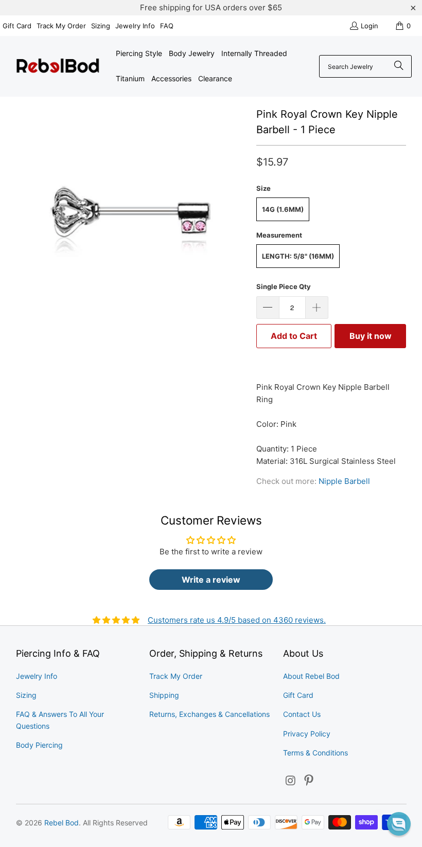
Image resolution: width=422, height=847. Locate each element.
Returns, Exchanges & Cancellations (209, 714)
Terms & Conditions (315, 752)
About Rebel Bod (311, 676)
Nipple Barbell (344, 481)
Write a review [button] (211, 579)
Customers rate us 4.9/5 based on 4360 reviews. (237, 620)
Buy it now (370, 336)
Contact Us (302, 714)
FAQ (166, 26)
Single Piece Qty (283, 286)
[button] (399, 824)
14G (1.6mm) (283, 209)
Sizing (100, 26)
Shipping (164, 695)
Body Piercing (39, 745)
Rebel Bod (61, 822)
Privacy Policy (306, 733)
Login (369, 26)
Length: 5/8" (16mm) (298, 256)
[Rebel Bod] (58, 66)
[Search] (399, 66)
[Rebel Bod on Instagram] (290, 780)
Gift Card (17, 26)
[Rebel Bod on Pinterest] (309, 780)
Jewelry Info (135, 26)
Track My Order (61, 26)
